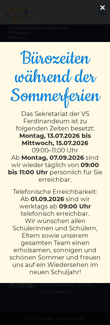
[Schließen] (102, 7)
